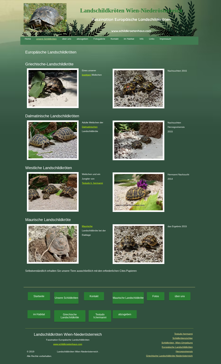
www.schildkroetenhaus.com (131, 31)
